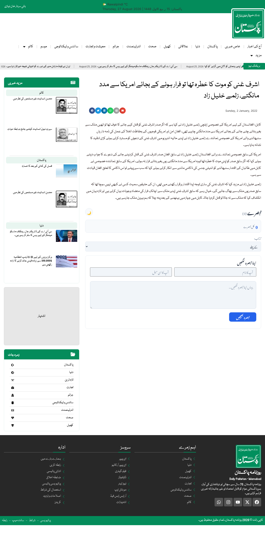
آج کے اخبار (255, 46)
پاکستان (212, 46)
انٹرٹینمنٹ (133, 46)
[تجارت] (12, 387)
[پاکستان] (12, 365)
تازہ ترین (69, 380)
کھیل (167, 46)
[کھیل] (12, 425)
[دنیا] (12, 372)
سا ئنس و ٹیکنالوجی (66, 46)
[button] (92, 110)
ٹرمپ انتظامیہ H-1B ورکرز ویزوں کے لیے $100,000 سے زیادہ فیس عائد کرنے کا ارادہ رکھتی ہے (31, 261)
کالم (30, 46)
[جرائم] (12, 395)
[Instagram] (228, 502)
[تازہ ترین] (12, 380)
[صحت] (12, 418)
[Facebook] (257, 502)
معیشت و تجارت (95, 46)
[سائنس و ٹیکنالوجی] (12, 402)
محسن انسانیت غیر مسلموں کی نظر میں (32, 99)
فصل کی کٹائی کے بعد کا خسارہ (37, 166)
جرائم (116, 46)
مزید (258, 55)
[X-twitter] (247, 502)
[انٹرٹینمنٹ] (12, 410)
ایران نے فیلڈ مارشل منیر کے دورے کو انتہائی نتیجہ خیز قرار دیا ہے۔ (51, 66)
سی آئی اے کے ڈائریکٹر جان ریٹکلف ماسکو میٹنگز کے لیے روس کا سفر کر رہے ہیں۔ (150, 66)
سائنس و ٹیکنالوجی (62, 402)
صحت (152, 46)
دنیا (197, 46)
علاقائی (183, 46)
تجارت (70, 387)
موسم (44, 46)
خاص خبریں (232, 46)
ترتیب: (257, 238)
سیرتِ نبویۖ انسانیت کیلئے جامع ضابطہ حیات (29, 129)
